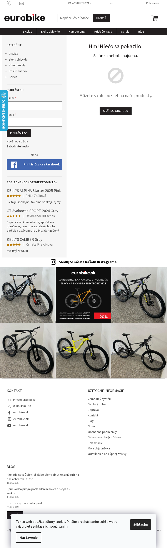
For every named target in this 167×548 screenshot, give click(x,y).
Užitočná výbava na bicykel (24, 503)
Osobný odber (97, 404)
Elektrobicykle (18, 60)
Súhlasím (140, 524)
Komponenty (17, 65)
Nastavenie (29, 537)
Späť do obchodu (115, 111)
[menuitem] (27, 31)
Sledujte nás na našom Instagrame (88, 262)
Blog (91, 421)
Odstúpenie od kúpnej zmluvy (107, 454)
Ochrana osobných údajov (105, 437)
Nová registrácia (17, 142)
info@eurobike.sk (24, 400)
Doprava (93, 410)
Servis (13, 77)
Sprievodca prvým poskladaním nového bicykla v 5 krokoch (39, 491)
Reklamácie (95, 443)
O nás (91, 426)
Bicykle (13, 54)
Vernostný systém (79, 3)
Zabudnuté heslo (18, 147)
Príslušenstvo (18, 71)
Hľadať (101, 18)
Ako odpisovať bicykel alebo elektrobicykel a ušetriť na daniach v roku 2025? (43, 477)
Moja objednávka (99, 448)
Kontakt (93, 415)
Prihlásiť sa (19, 133)
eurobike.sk (21, 412)
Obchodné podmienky (102, 432)
